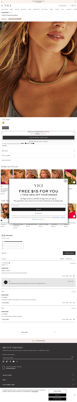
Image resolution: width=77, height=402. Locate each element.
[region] (38, 395)
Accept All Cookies (57, 398)
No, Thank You (38, 213)
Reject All (57, 395)
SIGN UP (38, 209)
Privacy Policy (35, 391)
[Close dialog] (65, 180)
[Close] (74, 394)
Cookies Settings (57, 391)
